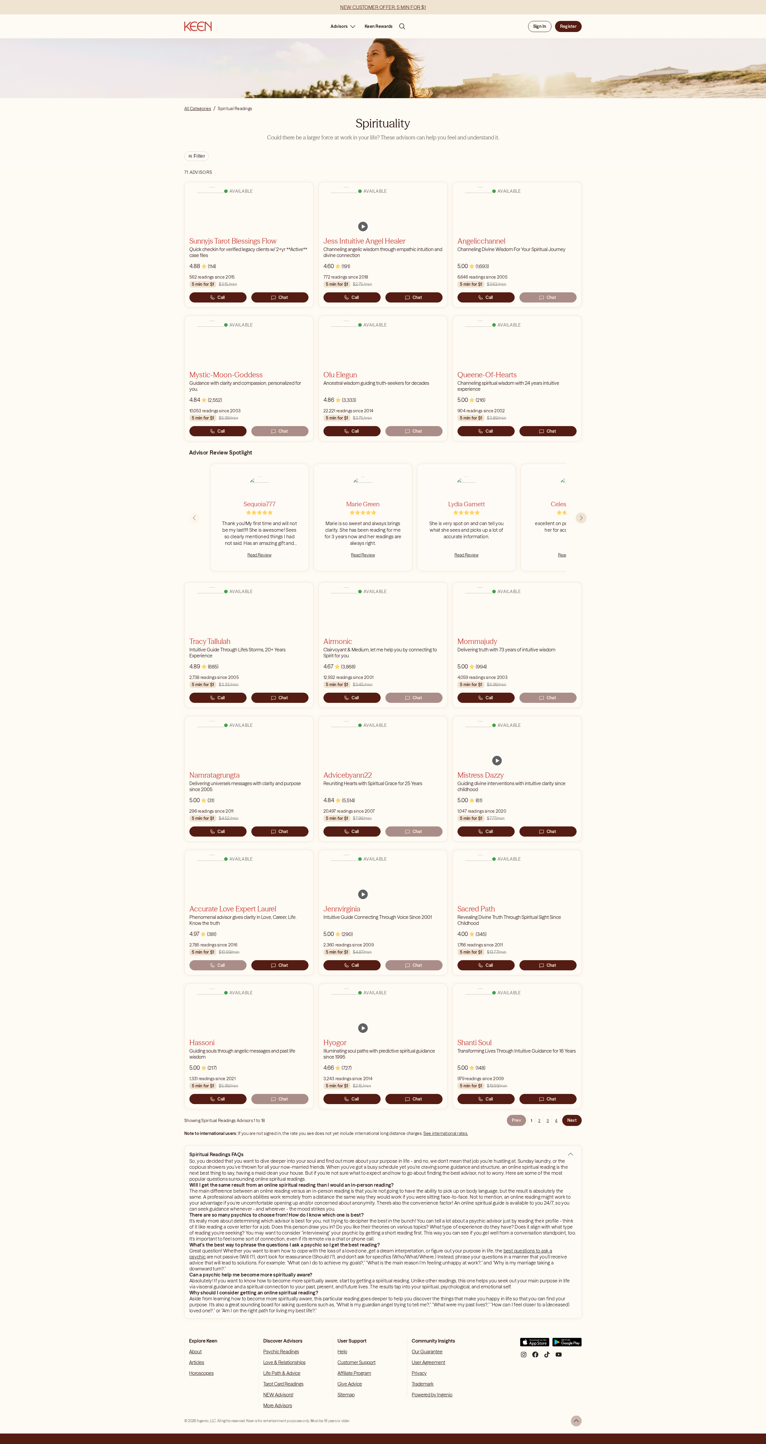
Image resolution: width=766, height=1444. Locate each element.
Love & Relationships (284, 1362)
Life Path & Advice (281, 1373)
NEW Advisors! (278, 1395)
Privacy (419, 1373)
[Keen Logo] (198, 26)
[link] (363, 226)
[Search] (402, 26)
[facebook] (535, 1356)
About (195, 1352)
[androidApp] (567, 1344)
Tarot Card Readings (283, 1384)
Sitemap (346, 1395)
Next (572, 1120)
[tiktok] (547, 1356)
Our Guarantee (427, 1352)
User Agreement (428, 1362)
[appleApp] (534, 1344)
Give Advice (350, 1384)
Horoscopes (201, 1373)
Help (342, 1352)
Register (568, 26)
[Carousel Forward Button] (581, 518)
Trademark (423, 1384)
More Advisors (277, 1405)
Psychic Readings (281, 1352)
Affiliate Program (354, 1373)
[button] (571, 1154)
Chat (283, 297)
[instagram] (523, 1356)
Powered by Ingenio (432, 1395)
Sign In (539, 26)
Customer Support (357, 1362)
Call (221, 297)
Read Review (259, 555)
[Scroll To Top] (576, 1421)
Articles (196, 1362)
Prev (516, 1120)
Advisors (339, 26)
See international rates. (445, 1133)
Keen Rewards (379, 26)
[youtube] (558, 1356)
